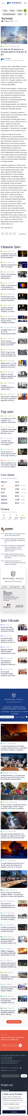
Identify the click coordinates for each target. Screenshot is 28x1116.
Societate (7, 18)
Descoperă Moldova (9, 14)
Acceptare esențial (14, 1108)
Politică (19, 11)
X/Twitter (10, 233)
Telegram (14, 233)
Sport (20, 14)
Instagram (6, 233)
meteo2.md (14, 512)
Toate (5, 11)
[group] (14, 419)
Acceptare (14, 1112)
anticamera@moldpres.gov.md (12, 1061)
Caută (24, 1076)
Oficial (12, 11)
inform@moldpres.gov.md (11, 1063)
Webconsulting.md (11, 1070)
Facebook (2, 233)
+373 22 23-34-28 (7, 1057)
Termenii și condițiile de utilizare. (11, 1104)
